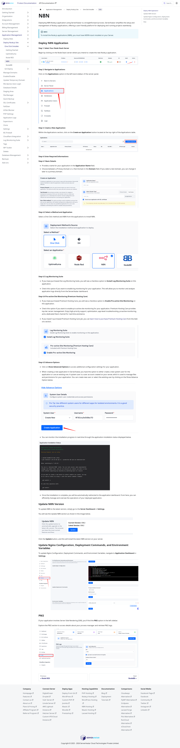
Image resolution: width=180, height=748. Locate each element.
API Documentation (46, 3)
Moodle (65, 710)
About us (26, 703)
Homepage (27, 693)
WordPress (66, 696)
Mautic (65, 706)
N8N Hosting (87, 706)
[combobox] (168, 3)
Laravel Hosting (88, 713)
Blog (103, 693)
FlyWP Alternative (128, 700)
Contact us (27, 700)
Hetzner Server (48, 713)
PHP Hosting (87, 693)
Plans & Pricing (29, 706)
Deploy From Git (68, 693)
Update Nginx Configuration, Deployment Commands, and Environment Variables (156, 18)
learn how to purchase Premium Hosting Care (108, 319)
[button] (15, 12)
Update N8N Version (149, 14)
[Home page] (40, 9)
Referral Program (30, 713)
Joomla (65, 703)
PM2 (144, 22)
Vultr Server (47, 700)
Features (26, 696)
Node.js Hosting (88, 696)
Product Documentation (26, 3)
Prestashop (66, 713)
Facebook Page (147, 693)
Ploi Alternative (127, 716)
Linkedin (144, 710)
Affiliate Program (29, 710)
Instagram (145, 706)
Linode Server (48, 703)
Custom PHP (67, 700)
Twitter (143, 703)
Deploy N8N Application (150, 11)
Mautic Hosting (88, 710)
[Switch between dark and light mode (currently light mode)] (176, 3)
